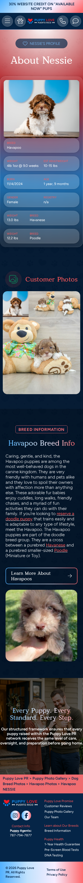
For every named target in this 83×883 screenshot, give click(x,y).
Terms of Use (56, 870)
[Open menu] (7, 21)
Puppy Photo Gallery (50, 778)
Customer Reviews (58, 806)
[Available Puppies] (20, 21)
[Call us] (62, 21)
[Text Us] (75, 21)
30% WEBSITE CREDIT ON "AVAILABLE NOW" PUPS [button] (41, 6)
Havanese (55, 545)
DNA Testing (53, 855)
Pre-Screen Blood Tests (61, 850)
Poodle (61, 550)
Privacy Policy (57, 875)
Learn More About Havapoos (31, 575)
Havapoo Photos (43, 784)
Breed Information (57, 831)
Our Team (51, 817)
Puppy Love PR (15, 778)
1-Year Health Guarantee (62, 844)
